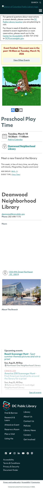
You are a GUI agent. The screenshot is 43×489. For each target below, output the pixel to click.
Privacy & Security (11, 466)
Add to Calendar (15, 139)
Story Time (16, 174)
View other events (21, 60)
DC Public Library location (20, 20)
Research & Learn (10, 419)
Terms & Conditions (11, 463)
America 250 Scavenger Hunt (21, 376)
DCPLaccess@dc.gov (14, 38)
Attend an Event (12, 424)
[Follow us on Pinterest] (28, 453)
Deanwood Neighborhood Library (21, 147)
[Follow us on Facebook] (6, 453)
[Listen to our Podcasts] (32, 453)
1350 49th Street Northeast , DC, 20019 (21, 273)
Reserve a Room (12, 429)
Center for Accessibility (13, 35)
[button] (40, 10)
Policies (27, 425)
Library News (30, 430)
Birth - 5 (14, 171)
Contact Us (29, 421)
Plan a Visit (10, 434)
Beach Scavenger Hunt (22, 356)
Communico (35, 482)
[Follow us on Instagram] (15, 453)
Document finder (10, 470)
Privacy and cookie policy (12, 482)
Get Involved (29, 439)
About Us (28, 416)
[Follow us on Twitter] (10, 453)
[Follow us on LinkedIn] (19, 453)
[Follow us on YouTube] (23, 453)
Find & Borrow (11, 412)
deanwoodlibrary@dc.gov (13, 214)
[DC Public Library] (19, 405)
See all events (35, 392)
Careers (27, 434)
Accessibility (8, 459)
